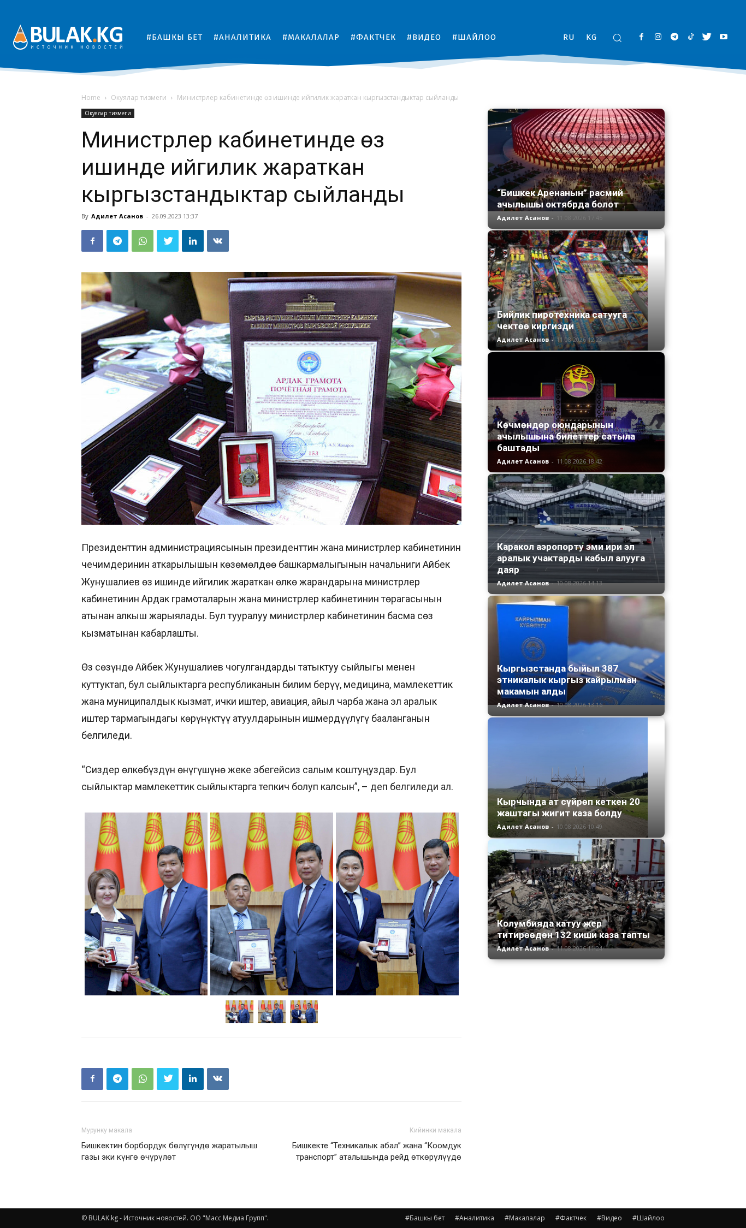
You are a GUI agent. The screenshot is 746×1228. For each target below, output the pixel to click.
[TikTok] (690, 37)
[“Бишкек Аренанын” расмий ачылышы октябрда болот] (576, 160)
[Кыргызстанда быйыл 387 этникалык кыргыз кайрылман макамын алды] (576, 650)
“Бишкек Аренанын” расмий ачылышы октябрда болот (560, 198)
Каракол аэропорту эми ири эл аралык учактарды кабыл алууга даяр (571, 558)
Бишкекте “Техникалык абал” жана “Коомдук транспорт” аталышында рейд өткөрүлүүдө (376, 1151)
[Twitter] (707, 37)
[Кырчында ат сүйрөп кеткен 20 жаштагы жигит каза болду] (576, 777)
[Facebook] (641, 37)
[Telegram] (674, 37)
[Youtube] (723, 37)
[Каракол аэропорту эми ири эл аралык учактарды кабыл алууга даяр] (576, 528)
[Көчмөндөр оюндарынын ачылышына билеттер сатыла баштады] (576, 412)
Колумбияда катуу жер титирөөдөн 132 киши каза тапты (573, 929)
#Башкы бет (425, 1218)
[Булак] (67, 37)
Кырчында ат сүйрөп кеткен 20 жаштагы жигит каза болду (568, 807)
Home (90, 97)
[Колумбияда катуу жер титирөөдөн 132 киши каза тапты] (576, 893)
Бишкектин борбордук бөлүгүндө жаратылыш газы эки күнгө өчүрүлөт (169, 1151)
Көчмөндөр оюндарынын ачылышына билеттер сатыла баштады (566, 436)
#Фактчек (571, 1218)
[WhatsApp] (142, 241)
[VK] (218, 241)
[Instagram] (657, 37)
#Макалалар (525, 1218)
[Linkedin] (193, 241)
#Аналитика (474, 1218)
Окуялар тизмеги (139, 97)
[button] (617, 37)
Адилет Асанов (117, 216)
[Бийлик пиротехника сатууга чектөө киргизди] (576, 290)
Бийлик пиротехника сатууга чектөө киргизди (562, 320)
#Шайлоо (648, 1218)
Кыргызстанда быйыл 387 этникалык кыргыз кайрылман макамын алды (567, 680)
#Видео (609, 1218)
